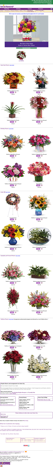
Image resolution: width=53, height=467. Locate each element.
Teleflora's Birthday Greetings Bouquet (13, 183)
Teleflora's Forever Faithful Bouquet (39, 375)
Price (25, 10)
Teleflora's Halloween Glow (13, 90)
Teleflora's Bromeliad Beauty (13, 120)
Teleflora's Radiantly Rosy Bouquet (39, 154)
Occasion (7, 10)
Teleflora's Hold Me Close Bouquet (39, 120)
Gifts (21, 10)
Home (2, 10)
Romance (40, 8)
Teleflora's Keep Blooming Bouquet (39, 310)
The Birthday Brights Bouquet (19, 392)
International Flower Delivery (30, 11)
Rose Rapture (39, 183)
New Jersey (25, 420)
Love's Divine (13, 393)
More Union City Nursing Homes (6, 404)
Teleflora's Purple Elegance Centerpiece (12, 346)
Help (42, 10)
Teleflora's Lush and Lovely (39, 346)
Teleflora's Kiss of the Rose (13, 375)
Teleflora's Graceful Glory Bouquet (13, 281)
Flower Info (38, 10)
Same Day (6, 8)
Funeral (30, 8)
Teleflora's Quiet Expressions (39, 281)
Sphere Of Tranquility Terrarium (39, 247)
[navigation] (26, 11)
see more (12, 65)
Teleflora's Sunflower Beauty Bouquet (39, 217)
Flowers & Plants (14, 10)
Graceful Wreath (13, 217)
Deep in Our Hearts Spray (13, 310)
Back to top (3, 414)
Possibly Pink (31, 392)
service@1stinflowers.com (40, 440)
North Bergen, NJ (4, 416)
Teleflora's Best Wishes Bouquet (13, 154)
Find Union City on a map (44, 399)
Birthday (18, 8)
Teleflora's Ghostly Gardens (39, 90)
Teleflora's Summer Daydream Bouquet (13, 247)
